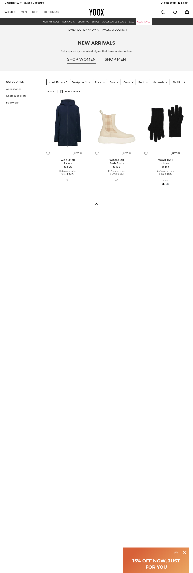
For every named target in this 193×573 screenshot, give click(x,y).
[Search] (163, 12)
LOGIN (183, 4)
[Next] (184, 82)
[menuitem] (10, 12)
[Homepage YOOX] (96, 12)
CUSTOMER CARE (34, 3)
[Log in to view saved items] (175, 12)
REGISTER (170, 3)
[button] (24, 89)
